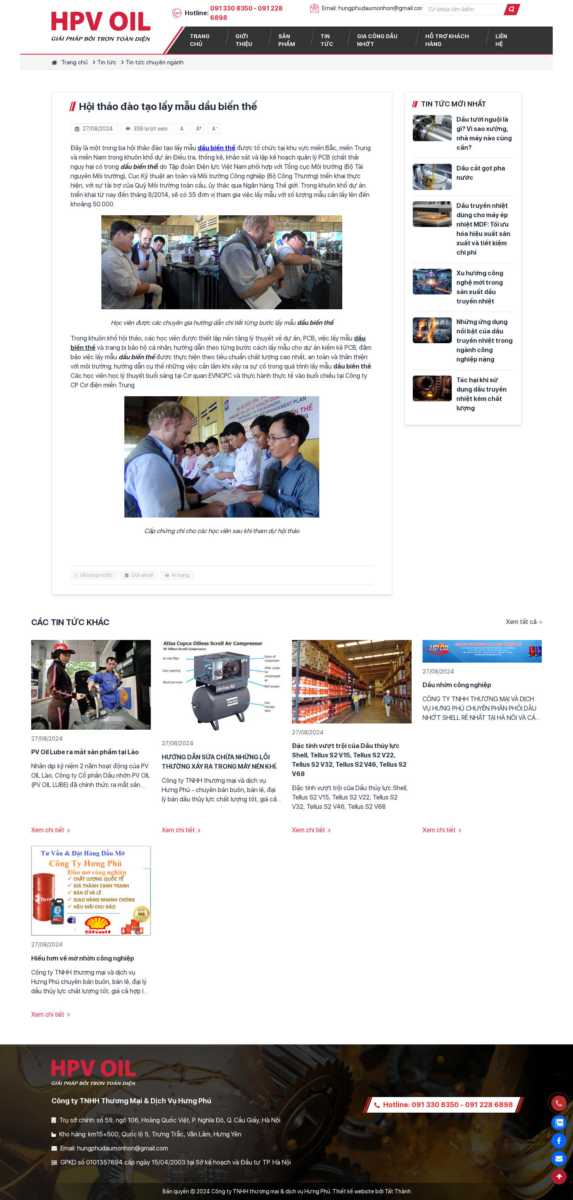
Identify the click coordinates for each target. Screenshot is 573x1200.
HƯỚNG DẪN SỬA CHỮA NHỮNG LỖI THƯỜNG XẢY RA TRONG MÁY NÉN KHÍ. (219, 761)
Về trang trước (96, 575)
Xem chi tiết (47, 830)
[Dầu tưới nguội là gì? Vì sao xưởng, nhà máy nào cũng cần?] (432, 128)
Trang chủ (200, 40)
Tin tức (326, 40)
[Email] (559, 1158)
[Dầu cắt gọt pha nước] (432, 177)
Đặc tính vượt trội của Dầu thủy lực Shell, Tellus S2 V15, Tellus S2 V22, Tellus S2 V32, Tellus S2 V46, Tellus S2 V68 (349, 760)
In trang (180, 575)
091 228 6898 (489, 1105)
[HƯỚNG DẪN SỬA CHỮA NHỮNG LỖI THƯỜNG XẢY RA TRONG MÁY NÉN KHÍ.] (221, 686)
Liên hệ (501, 40)
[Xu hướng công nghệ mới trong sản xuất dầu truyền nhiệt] (432, 282)
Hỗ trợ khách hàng (447, 40)
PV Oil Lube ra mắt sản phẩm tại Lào (85, 752)
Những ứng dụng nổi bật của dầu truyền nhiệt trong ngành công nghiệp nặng (484, 340)
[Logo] (100, 27)
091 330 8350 (231, 8)
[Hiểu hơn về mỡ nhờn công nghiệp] (91, 890)
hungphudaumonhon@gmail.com (382, 8)
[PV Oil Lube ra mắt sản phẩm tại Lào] (91, 684)
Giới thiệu (243, 40)
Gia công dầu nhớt (377, 40)
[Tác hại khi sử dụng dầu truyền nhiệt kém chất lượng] (432, 389)
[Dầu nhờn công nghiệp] (482, 650)
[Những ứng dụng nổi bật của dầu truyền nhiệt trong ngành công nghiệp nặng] (432, 330)
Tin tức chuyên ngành (155, 62)
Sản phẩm (286, 40)
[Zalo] (559, 1123)
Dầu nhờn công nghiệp (457, 685)
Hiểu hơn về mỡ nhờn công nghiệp (82, 958)
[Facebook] (559, 1141)
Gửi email (142, 575)
